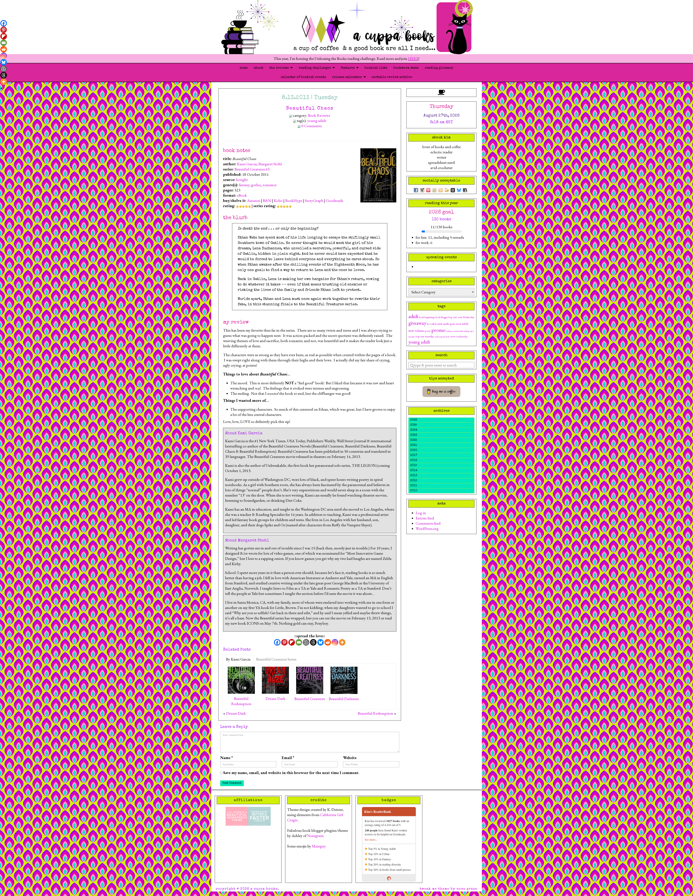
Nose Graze (467, 889)
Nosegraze (315, 835)
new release (416, 330)
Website (350, 757)
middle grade (449, 323)
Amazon (253, 200)
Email (288, 757)
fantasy (244, 184)
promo (438, 329)
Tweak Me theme (434, 889)
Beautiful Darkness (344, 698)
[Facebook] (277, 642)
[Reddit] (327, 642)
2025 (413, 425)
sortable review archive (392, 77)
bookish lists (376, 68)
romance (269, 184)
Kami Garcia (247, 164)
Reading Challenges (316, 68)
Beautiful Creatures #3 (252, 169)
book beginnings (427, 317)
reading (449, 331)
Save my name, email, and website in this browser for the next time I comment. (291, 772)
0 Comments (311, 125)
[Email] (299, 642)
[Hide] (1, 88)
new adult (462, 324)
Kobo (278, 200)
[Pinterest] (284, 642)
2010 (413, 490)
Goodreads (334, 200)
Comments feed (428, 523)
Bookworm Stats (406, 68)
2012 (413, 480)
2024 (413, 430)
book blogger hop (443, 317)
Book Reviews (319, 115)
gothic (256, 184)
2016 (413, 460)
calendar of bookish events (303, 77)
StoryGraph (314, 200)
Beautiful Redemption (241, 701)
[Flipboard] (291, 642)
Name (226, 757)
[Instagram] (335, 642)
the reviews (280, 68)
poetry (428, 331)
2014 (413, 470)
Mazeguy (319, 846)
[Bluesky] (320, 642)
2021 (413, 445)
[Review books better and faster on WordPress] (259, 815)
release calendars (348, 77)
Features (348, 68)
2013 (413, 475)
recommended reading (460, 331)
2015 (413, 465)
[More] (342, 642)
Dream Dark (275, 698)
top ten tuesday (424, 336)
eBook (242, 195)
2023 (413, 435)
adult (413, 316)
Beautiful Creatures (309, 698)
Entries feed (425, 518)
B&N (267, 200)
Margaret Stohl (270, 164)
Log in (421, 512)
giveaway (417, 323)
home (244, 68)
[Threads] (313, 642)
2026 (413, 420)
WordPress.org (427, 528)
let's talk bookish (434, 323)
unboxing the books (442, 336)
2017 (413, 455)
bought (242, 179)
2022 (413, 440)
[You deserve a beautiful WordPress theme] (237, 815)
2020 (413, 450)
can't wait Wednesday (463, 317)
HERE (413, 58)
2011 (413, 485)
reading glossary (439, 68)
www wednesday (459, 336)
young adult (316, 120)
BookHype (293, 200)
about (258, 68)
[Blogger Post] (306, 642)
